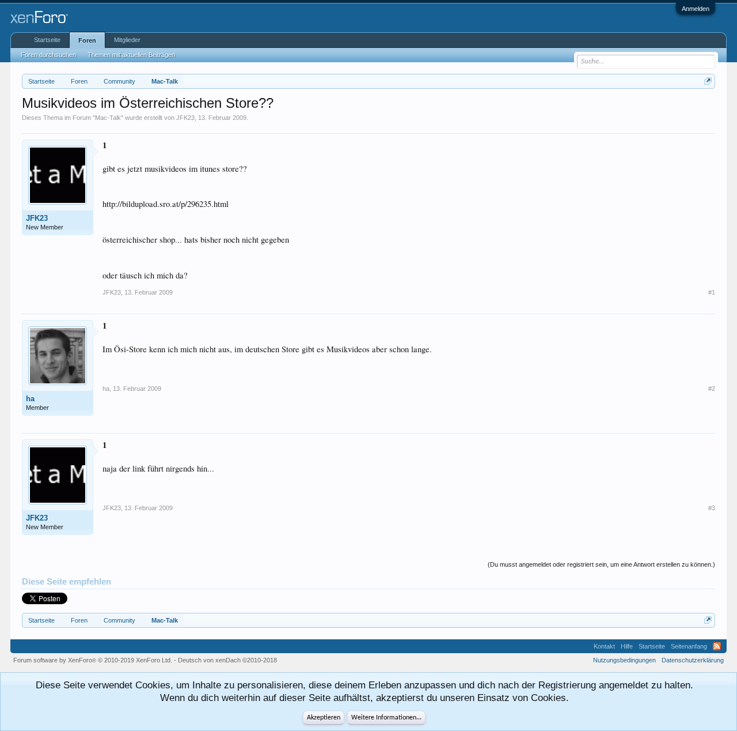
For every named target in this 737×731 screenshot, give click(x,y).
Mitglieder (127, 39)
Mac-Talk (108, 117)
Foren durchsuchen (48, 54)
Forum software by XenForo (92, 660)
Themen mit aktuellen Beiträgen (131, 54)
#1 (711, 292)
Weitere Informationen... (386, 717)
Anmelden (695, 8)
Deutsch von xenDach (227, 660)
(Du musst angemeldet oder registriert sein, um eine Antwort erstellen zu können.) (601, 564)
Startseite (47, 39)
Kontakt (604, 646)
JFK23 (185, 117)
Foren (87, 40)
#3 (711, 507)
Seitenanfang (689, 646)
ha (30, 398)
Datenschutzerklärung (693, 660)
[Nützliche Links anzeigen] (708, 81)
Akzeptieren (323, 717)
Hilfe (627, 646)
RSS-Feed (717, 646)
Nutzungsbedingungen (624, 660)
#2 (711, 388)
